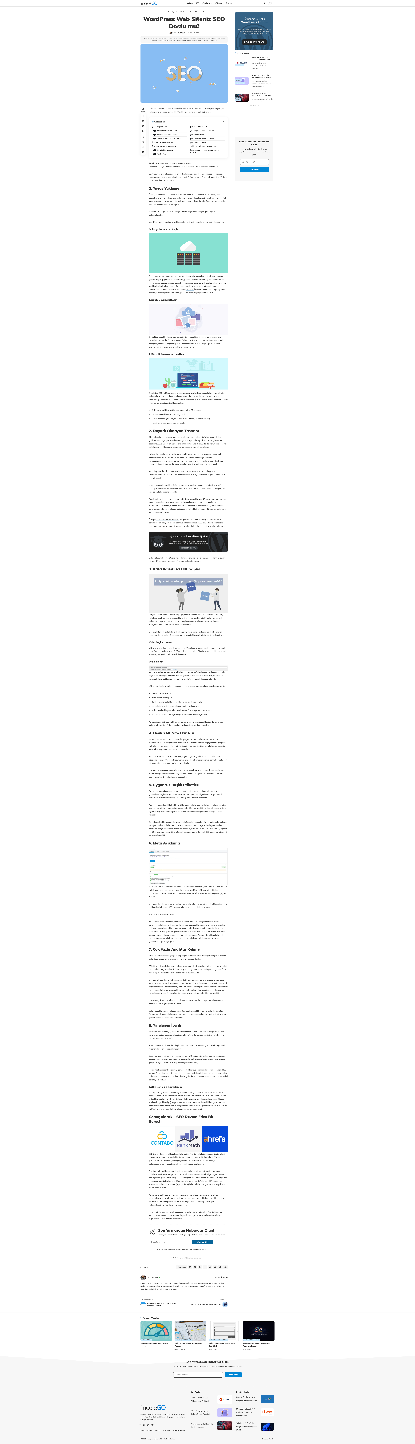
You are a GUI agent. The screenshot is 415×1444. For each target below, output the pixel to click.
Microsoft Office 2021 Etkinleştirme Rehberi (261, 58)
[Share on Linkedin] (143, 131)
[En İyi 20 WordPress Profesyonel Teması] (190, 1331)
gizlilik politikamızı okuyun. (192, 1258)
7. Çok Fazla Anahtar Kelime (203, 138)
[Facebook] (221, 1277)
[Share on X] (143, 121)
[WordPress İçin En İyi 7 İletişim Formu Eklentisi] (224, 1412)
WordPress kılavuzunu (179, 557)
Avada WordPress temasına (167, 519)
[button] (265, 3)
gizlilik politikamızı (195, 1250)
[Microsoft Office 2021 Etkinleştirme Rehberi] (242, 63)
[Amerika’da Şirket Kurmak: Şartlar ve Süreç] (242, 98)
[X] (144, 1425)
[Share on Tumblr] (143, 136)
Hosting (193, 292)
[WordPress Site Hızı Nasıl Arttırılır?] (156, 1331)
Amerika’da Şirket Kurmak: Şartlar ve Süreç (262, 94)
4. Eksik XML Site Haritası (202, 127)
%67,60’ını (163, 166)
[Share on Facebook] (143, 115)
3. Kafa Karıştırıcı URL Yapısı (165, 146)
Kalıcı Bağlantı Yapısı (164, 150)
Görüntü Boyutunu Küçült (166, 134)
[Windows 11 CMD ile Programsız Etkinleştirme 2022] (267, 1427)
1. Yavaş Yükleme (160, 127)
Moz (164, 1198)
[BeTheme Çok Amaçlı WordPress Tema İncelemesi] (259, 1331)
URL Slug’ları (161, 154)
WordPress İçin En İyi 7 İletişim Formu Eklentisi (261, 76)
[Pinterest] (152, 1425)
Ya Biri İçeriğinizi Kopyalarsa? (206, 146)
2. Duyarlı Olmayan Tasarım (165, 142)
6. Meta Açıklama (198, 135)
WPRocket (190, 399)
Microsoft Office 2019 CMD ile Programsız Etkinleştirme (245, 1412)
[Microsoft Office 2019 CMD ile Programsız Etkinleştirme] (267, 1412)
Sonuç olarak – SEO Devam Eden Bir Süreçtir (205, 151)
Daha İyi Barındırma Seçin (166, 131)
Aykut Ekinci (181, 33)
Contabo (190, 289)
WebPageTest (177, 211)
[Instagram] (224, 1277)
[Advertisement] (254, 121)
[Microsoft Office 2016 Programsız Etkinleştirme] (267, 1399)
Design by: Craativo (268, 1439)
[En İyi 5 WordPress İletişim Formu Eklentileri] (224, 1331)
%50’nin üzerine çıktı (202, 454)
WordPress (240, 83)
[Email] (215, 1267)
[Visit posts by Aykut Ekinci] (143, 1277)
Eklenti (238, 80)
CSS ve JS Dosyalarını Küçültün (168, 138)
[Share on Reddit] (143, 141)
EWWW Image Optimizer (204, 343)
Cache (175, 399)
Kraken (184, 340)
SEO (151, 1154)
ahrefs (155, 1198)
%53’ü (209, 194)
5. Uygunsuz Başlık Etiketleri (203, 131)
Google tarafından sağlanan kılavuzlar (180, 396)
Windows (239, 65)
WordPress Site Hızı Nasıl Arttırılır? (154, 1343)
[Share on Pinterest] (143, 126)
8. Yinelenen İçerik (199, 142)
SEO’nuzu (164, 1195)
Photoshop (172, 340)
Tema (178, 1340)
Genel (238, 100)
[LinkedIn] (227, 1277)
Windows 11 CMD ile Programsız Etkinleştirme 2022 (246, 1426)
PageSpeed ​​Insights (196, 211)
